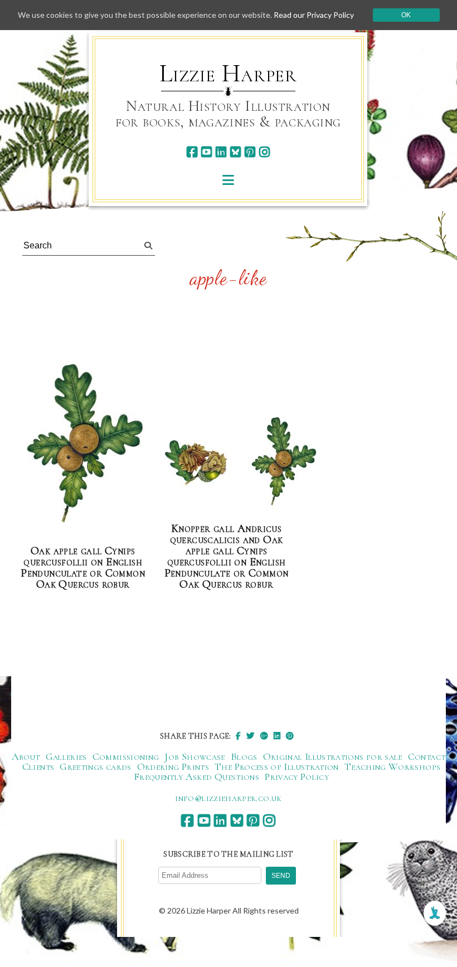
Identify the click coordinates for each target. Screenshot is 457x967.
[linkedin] (221, 151)
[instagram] (264, 151)
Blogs (244, 756)
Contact (427, 756)
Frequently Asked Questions (196, 776)
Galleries (66, 756)
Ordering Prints (173, 766)
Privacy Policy (297, 776)
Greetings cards (95, 766)
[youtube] (206, 151)
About (26, 756)
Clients (38, 766)
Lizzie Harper (228, 73)
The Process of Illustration (277, 766)
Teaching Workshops (392, 766)
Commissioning (126, 756)
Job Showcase (194, 756)
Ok (406, 15)
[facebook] (192, 151)
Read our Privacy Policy (314, 14)
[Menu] (228, 180)
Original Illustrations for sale (332, 756)
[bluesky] (235, 151)
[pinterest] (250, 151)
